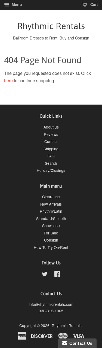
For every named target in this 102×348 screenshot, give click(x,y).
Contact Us (79, 343)
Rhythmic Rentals (51, 26)
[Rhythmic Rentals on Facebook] (57, 274)
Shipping (51, 148)
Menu (16, 4)
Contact (51, 141)
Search (51, 163)
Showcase (51, 225)
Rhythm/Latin (51, 211)
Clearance (51, 196)
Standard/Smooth (51, 218)
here (8, 80)
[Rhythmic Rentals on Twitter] (45, 274)
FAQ (51, 155)
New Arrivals (51, 204)
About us (51, 127)
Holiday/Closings (51, 170)
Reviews (51, 134)
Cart (93, 4)
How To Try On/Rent (51, 247)
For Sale (51, 233)
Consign (51, 240)
